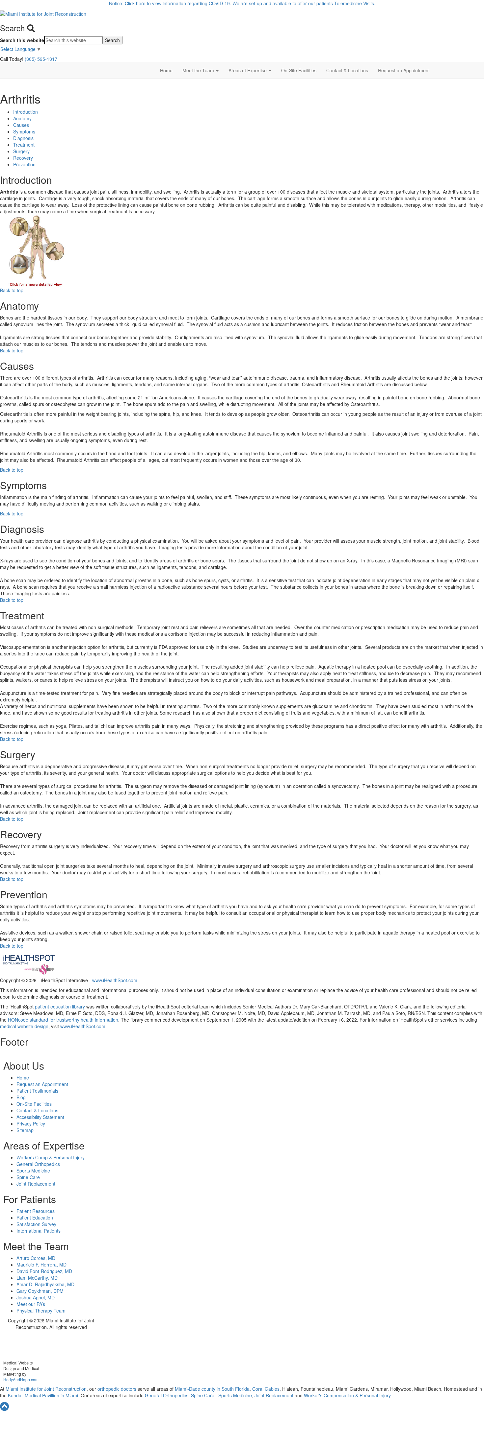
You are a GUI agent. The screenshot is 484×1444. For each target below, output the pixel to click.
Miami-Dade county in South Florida (212, 1388)
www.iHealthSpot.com (114, 980)
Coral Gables (265, 1388)
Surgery (21, 151)
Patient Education (34, 1217)
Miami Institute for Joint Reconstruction (45, 1388)
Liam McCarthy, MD (37, 1277)
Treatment (24, 144)
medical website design (24, 1026)
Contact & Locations (347, 70)
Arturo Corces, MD (35, 1258)
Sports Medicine (33, 1170)
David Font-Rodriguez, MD (44, 1271)
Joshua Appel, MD (35, 1297)
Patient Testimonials (37, 1090)
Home (166, 70)
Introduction (25, 111)
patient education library (60, 1006)
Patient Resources (35, 1211)
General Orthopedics (38, 1164)
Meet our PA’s (30, 1304)
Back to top (11, 290)
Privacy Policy (30, 1123)
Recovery (23, 157)
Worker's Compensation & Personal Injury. (348, 1395)
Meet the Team (198, 70)
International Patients (38, 1230)
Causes (21, 125)
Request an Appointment (404, 70)
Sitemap (25, 1130)
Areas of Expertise (248, 70)
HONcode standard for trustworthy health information (63, 1019)
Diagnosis (23, 138)
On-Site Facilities (298, 70)
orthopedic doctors (117, 1388)
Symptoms (24, 131)
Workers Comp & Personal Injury (50, 1157)
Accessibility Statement (40, 1117)
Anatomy (22, 118)
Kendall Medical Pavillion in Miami (43, 1395)
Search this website (22, 40)
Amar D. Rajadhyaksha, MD (45, 1284)
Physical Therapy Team (41, 1310)
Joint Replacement (35, 1183)
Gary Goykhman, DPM (40, 1291)
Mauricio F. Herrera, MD (41, 1264)
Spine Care (28, 1177)
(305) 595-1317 (41, 59)
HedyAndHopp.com (21, 1379)
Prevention (24, 164)
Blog (21, 1097)
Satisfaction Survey (36, 1224)
